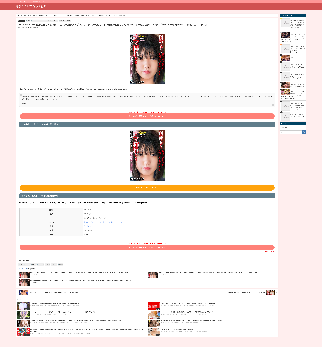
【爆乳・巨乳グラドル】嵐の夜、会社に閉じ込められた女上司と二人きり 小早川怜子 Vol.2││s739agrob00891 (297, 106)
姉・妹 (56, 20)
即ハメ (41, 20)
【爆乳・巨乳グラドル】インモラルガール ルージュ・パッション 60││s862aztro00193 (297, 66)
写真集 (68, 20)
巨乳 (29, 20)
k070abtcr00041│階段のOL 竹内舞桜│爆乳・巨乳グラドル (297, 115)
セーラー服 (48, 20)
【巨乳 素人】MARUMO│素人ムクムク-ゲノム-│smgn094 (297, 85)
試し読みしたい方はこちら (147, 187)
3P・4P (62, 20)
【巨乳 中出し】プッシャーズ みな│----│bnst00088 (297, 58)
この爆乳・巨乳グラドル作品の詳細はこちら (147, 116)
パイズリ (35, 20)
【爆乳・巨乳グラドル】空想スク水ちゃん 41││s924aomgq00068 (297, 76)
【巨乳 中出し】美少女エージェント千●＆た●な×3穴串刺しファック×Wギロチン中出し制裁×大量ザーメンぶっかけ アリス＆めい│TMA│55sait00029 (293, 38)
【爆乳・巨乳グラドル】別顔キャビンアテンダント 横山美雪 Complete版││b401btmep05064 (297, 49)
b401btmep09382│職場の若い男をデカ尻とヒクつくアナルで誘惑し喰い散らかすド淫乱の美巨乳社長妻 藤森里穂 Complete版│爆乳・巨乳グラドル (293, 25)
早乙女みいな (21, 20)
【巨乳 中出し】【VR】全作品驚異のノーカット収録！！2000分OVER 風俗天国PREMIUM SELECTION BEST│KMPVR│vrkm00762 (292, 95)
